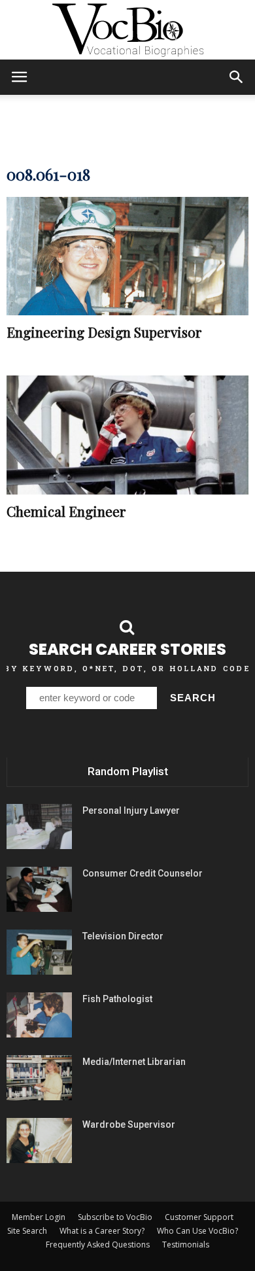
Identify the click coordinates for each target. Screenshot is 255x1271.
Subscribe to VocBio (115, 1217)
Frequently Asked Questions (98, 1244)
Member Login (38, 1217)
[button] (236, 77)
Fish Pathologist (117, 999)
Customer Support (199, 1217)
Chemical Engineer (66, 511)
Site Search (27, 1230)
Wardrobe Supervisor (128, 1124)
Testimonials (185, 1244)
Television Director (122, 936)
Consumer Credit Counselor (142, 873)
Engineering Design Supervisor (104, 331)
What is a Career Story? (102, 1230)
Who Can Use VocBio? (197, 1230)
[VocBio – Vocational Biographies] (127, 30)
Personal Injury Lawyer (131, 810)
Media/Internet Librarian (134, 1061)
